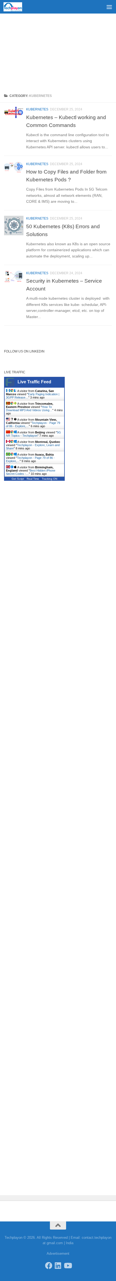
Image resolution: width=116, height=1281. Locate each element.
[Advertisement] (58, 51)
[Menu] (109, 7)
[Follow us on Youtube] (67, 1265)
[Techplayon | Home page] (16, 6)
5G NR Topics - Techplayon (33, 434)
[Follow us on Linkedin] (58, 1265)
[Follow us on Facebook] (48, 1265)
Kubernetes (37, 109)
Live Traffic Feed (34, 382)
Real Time (33, 478)
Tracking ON (49, 478)
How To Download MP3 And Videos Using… (29, 408)
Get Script (18, 478)
